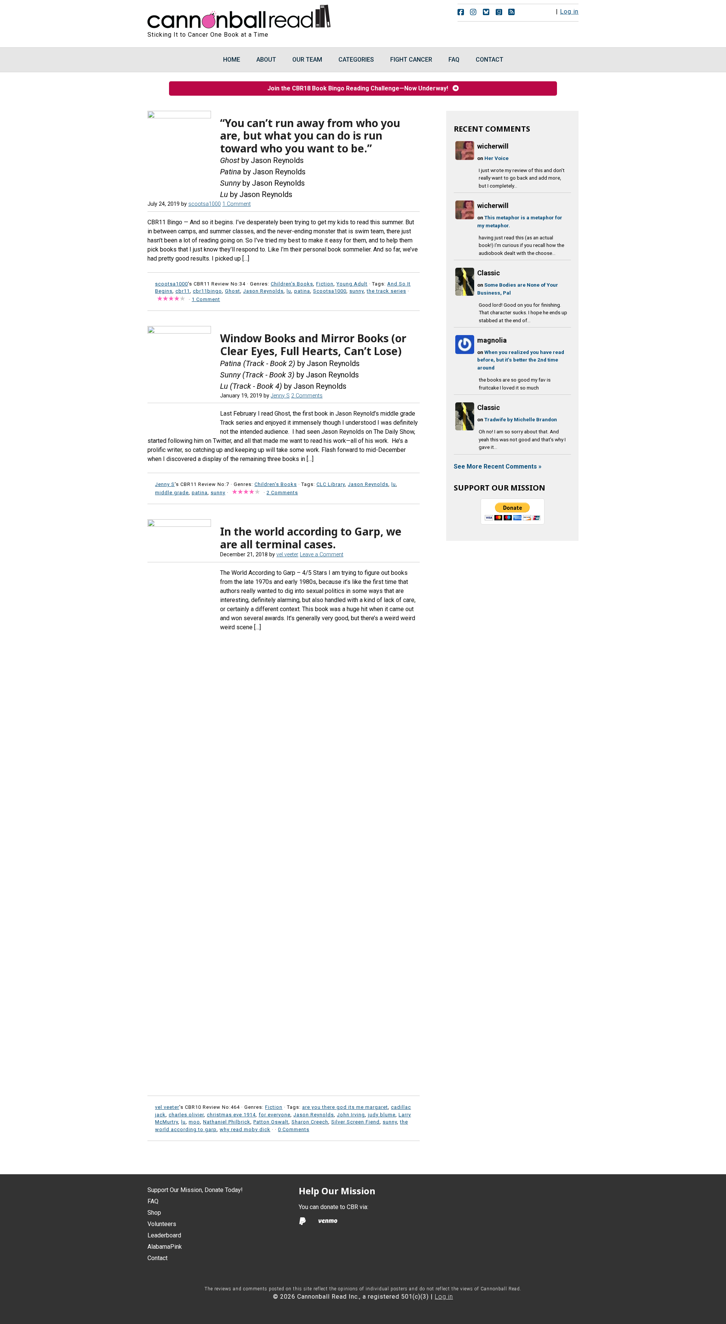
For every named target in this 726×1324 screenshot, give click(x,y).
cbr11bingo (207, 291)
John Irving (351, 1115)
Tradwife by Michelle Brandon (520, 419)
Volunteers (161, 1224)
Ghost (232, 291)
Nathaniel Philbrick (226, 1122)
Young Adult (352, 284)
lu (289, 291)
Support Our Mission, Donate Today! (195, 1190)
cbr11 (182, 291)
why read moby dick (245, 1129)
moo (194, 1122)
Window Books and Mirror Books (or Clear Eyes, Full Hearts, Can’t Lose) (313, 344)
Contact (157, 1258)
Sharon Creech (310, 1122)
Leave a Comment (321, 554)
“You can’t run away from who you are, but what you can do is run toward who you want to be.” (310, 135)
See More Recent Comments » (497, 466)
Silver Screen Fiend (355, 1122)
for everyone (274, 1115)
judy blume (382, 1115)
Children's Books (292, 284)
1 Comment (236, 204)
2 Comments (307, 396)
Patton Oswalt (271, 1122)
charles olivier (186, 1115)
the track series (386, 291)
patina (302, 291)
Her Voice (496, 158)
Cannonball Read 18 (239, 15)
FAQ (152, 1201)
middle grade (172, 492)
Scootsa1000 (329, 291)
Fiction (325, 284)
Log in (569, 11)
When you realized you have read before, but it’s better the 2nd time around (520, 360)
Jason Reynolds (263, 291)
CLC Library (330, 484)
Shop (154, 1212)
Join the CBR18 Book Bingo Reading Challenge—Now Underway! (360, 88)
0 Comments (293, 1129)
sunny (356, 291)
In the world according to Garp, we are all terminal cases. (311, 537)
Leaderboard (164, 1235)
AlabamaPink (164, 1246)
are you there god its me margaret (345, 1107)
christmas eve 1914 (231, 1115)
